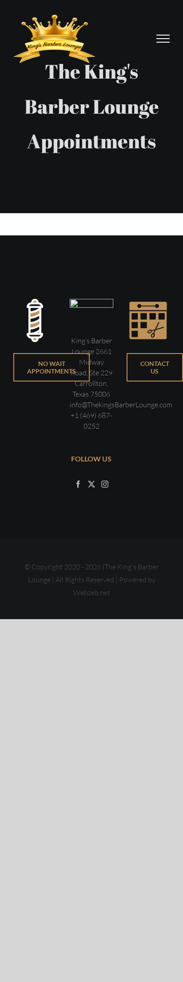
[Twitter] (91, 484)
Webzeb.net (91, 592)
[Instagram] (104, 484)
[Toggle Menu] (163, 39)
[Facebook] (78, 484)
